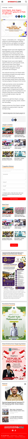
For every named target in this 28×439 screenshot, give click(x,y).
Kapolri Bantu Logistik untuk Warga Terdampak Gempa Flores (20, 147)
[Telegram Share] (22, 16)
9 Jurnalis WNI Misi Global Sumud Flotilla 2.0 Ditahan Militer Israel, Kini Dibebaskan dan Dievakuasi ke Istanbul (17, 417)
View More (14, 245)
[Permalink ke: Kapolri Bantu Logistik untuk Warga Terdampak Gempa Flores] (20, 142)
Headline (4, 17)
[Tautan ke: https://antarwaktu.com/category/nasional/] (25, 384)
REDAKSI (21, 435)
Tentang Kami (14, 435)
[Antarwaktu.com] (14, 1)
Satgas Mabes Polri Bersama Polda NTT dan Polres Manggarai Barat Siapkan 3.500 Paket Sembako (7, 159)
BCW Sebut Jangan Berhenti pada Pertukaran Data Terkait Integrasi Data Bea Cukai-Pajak (20, 159)
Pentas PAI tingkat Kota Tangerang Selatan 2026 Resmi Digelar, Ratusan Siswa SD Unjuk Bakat (7, 136)
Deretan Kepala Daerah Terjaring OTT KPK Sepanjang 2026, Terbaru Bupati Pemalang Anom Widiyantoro (13, 403)
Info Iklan (3, 436)
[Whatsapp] (24, 16)
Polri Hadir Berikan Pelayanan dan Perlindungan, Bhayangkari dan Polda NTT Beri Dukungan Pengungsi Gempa (7, 147)
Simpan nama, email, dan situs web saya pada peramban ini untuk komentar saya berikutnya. (12, 194)
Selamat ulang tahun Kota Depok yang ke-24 (14, 113)
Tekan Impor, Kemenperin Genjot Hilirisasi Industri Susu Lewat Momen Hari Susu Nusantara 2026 (17, 410)
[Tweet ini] (19, 16)
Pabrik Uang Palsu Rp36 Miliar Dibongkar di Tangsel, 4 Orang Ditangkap (20, 136)
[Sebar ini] (16, 16)
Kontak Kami (10, 436)
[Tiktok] (15, 120)
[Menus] (2, 1)
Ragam (7, 17)
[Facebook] (12, 120)
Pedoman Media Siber (20, 436)
